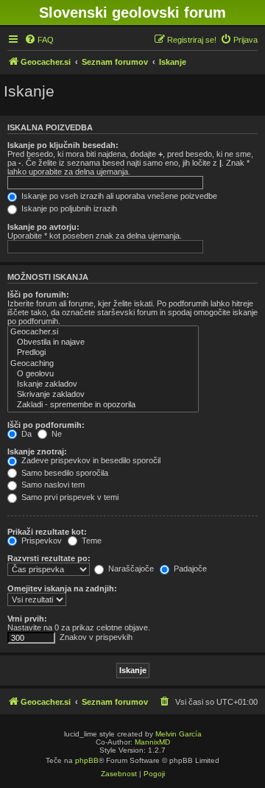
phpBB (87, 760)
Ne (55, 433)
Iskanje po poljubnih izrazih (68, 208)
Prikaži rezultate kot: (47, 531)
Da (25, 433)
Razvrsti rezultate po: (49, 558)
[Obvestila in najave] (103, 342)
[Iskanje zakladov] (103, 384)
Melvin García (178, 734)
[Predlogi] (103, 353)
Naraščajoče (130, 568)
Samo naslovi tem (52, 484)
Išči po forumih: (38, 294)
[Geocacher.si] (103, 332)
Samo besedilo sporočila (63, 472)
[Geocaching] (103, 364)
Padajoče (189, 568)
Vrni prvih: (27, 618)
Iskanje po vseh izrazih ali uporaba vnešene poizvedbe (118, 195)
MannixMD (152, 742)
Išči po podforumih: (46, 425)
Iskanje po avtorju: (43, 226)
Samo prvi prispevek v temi (69, 497)
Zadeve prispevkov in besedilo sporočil (89, 460)
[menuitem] (39, 40)
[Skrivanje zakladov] (103, 395)
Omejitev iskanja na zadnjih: (62, 588)
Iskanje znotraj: (37, 451)
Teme (91, 540)
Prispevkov (40, 540)
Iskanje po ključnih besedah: (63, 145)
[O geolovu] (103, 374)
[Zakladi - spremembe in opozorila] (103, 405)
